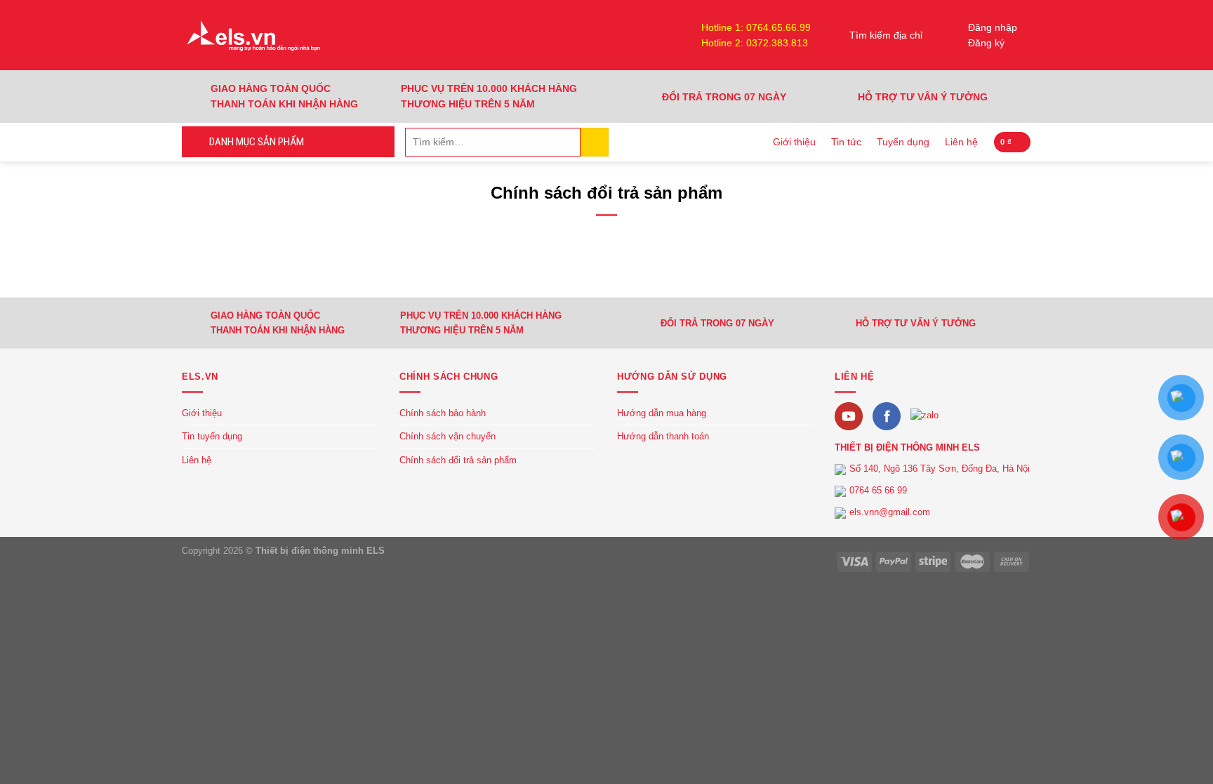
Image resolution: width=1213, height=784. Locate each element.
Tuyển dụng (903, 141)
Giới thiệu (794, 141)
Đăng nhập (992, 27)
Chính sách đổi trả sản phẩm (458, 460)
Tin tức (846, 141)
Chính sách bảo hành (442, 413)
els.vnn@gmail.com (889, 512)
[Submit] (595, 142)
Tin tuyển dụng (212, 436)
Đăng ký (986, 42)
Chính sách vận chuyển (447, 436)
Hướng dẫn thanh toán (663, 436)
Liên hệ (961, 141)
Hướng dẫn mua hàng (661, 413)
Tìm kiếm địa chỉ (885, 35)
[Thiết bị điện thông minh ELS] (252, 35)
